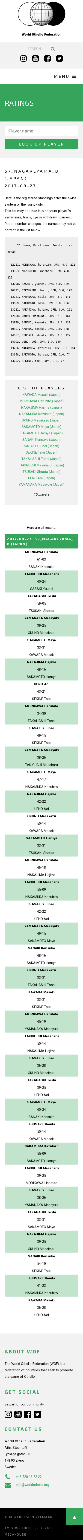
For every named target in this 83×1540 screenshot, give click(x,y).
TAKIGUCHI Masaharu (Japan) (41, 465)
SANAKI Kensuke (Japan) (41, 440)
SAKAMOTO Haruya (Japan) (42, 433)
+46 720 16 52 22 (29, 1477)
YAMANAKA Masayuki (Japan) (41, 484)
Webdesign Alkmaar (33, 1517)
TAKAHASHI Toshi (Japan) (41, 459)
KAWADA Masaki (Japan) (42, 395)
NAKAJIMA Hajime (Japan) (41, 407)
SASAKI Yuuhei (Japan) (41, 446)
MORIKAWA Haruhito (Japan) (42, 401)
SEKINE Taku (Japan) (41, 452)
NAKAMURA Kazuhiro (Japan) (41, 414)
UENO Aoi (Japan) (41, 478)
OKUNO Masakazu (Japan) (42, 420)
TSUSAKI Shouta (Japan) (41, 472)
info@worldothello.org (32, 1485)
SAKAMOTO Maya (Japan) (41, 427)
